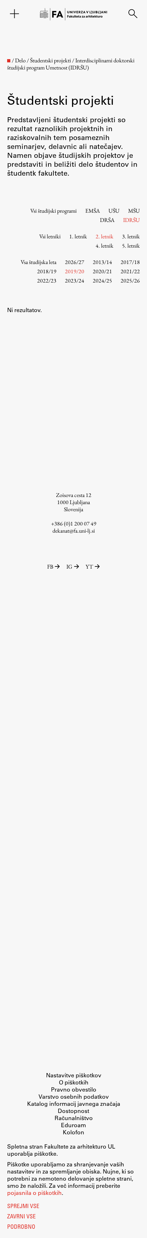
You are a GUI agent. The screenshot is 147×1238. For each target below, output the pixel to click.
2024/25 (102, 280)
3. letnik (131, 236)
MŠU (134, 210)
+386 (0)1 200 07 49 (73, 523)
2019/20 (74, 271)
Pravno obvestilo (73, 1089)
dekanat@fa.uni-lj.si (73, 530)
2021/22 (130, 271)
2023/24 (74, 280)
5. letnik (131, 245)
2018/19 (46, 271)
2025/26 (130, 280)
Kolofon (73, 1132)
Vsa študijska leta (38, 262)
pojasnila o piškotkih (34, 1192)
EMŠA (92, 210)
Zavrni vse (21, 1217)
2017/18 (130, 262)
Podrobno (21, 1227)
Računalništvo (74, 1118)
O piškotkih (73, 1082)
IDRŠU (131, 220)
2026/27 (74, 262)
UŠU (114, 210)
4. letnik (104, 245)
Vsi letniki (50, 236)
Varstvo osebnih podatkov (74, 1096)
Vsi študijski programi (53, 210)
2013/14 (102, 262)
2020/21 (102, 271)
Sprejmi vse (23, 1206)
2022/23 (46, 280)
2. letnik (104, 236)
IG (69, 566)
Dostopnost (73, 1110)
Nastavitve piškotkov (73, 1075)
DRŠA (107, 220)
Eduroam (73, 1125)
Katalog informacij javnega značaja (73, 1103)
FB (50, 566)
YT (89, 566)
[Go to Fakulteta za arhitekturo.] (8, 60)
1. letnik (78, 236)
